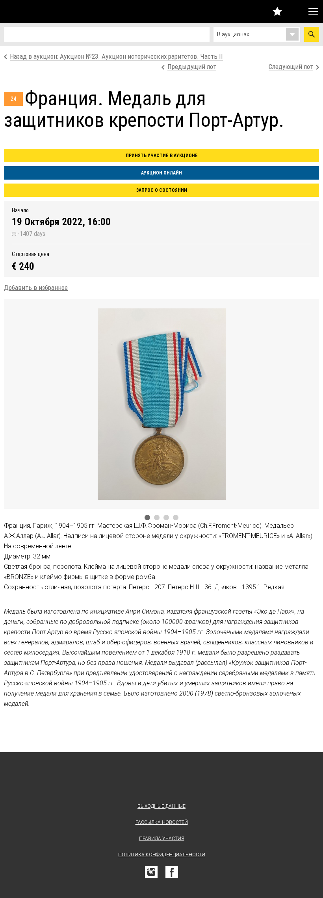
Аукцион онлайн (161, 173)
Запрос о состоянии (161, 190)
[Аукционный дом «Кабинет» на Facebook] (171, 872)
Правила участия (161, 838)
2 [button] (157, 517)
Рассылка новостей (162, 822)
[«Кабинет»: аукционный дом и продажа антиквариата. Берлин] (161, 779)
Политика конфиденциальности (161, 854)
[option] (161, 404)
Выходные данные (161, 806)
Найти (311, 34)
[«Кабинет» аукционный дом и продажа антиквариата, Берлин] (48, 11)
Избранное (277, 11)
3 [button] (166, 517)
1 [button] (147, 517)
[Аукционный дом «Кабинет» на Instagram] (151, 872)
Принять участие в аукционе (162, 155)
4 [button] (175, 517)
